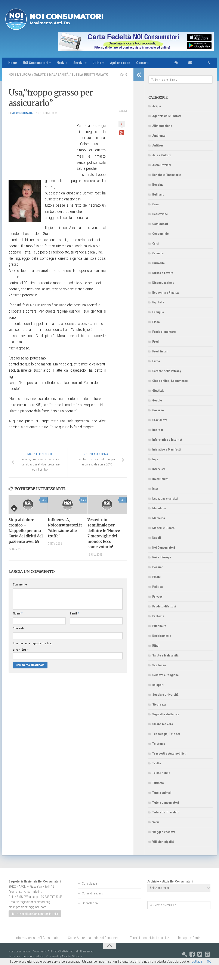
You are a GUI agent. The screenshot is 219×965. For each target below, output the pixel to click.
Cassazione (160, 214)
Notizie (62, 63)
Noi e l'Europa (20, 74)
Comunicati (160, 224)
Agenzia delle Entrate (167, 116)
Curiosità (158, 263)
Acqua (156, 106)
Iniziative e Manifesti (166, 449)
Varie (156, 822)
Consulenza (89, 883)
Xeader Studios (72, 956)
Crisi (155, 243)
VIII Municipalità (163, 842)
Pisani (156, 577)
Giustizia (158, 391)
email (188, 63)
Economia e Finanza (165, 292)
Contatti (142, 63)
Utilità (96, 63)
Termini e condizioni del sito (26, 956)
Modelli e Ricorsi (163, 528)
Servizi (78, 63)
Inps (155, 459)
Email (74, 613)
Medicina (158, 518)
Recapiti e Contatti (190, 938)
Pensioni (158, 567)
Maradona (159, 508)
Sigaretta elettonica (165, 714)
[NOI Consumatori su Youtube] (207, 954)
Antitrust (158, 145)
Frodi (156, 341)
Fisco (156, 322)
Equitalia (158, 302)
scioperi (158, 685)
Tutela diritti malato (89, 74)
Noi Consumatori (163, 547)
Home (12, 63)
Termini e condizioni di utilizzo (150, 938)
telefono (204, 63)
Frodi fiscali (160, 351)
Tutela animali (162, 793)
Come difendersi (93, 893)
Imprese (158, 430)
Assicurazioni (161, 165)
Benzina (157, 185)
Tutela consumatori (165, 802)
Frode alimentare (164, 332)
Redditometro (161, 636)
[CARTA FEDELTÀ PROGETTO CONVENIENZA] (109, 41)
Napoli (156, 538)
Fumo (156, 361)
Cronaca (158, 253)
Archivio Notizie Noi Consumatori (170, 881)
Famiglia (158, 312)
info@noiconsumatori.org (33, 902)
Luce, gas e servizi (165, 498)
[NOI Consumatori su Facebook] (192, 954)
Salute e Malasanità (51, 74)
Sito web (18, 628)
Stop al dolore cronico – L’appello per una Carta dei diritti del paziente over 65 (26, 530)
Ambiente (159, 136)
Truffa (156, 763)
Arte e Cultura (161, 155)
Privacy (157, 596)
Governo (158, 410)
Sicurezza (159, 704)
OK (209, 961)
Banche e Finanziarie (166, 175)
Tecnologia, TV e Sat (166, 734)
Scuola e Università (165, 695)
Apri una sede (120, 63)
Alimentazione (162, 126)
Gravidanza (159, 420)
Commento (20, 584)
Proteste (158, 616)
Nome (17, 613)
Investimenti (160, 479)
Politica (157, 587)
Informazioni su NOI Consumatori (38, 938)
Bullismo (158, 194)
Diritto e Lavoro (162, 273)
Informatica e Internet (167, 440)
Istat (155, 489)
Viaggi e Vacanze (164, 832)
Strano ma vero (162, 724)
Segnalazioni (90, 903)
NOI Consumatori (35, 63)
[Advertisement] (41, 145)
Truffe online (161, 773)
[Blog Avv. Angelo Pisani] (184, 954)
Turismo (158, 783)
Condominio (160, 234)
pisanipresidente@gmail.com (27, 907)
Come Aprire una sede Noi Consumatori (95, 938)
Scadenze (159, 665)
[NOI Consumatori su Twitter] (200, 954)
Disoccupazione (163, 283)
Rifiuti (156, 646)
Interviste (159, 469)
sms (175, 63)
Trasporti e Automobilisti (169, 753)
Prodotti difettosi (164, 606)
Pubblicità (159, 626)
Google (157, 400)
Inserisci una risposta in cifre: (32, 643)
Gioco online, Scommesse (170, 381)
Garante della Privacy (166, 371)
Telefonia (158, 744)
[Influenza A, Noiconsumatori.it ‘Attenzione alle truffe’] (67, 504)
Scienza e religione (165, 675)
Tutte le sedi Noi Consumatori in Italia (35, 914)
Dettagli (196, 961)
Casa (155, 204)
